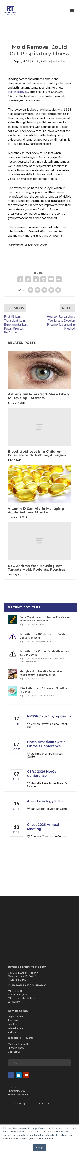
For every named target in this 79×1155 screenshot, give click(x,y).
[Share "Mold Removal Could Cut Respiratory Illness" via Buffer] (43, 279)
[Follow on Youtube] (26, 1075)
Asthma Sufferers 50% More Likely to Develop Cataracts (38, 396)
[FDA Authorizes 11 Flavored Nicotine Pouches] (12, 691)
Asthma (45, 61)
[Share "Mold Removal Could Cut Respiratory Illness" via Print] (59, 279)
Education (39, 678)
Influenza (39, 624)
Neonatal (39, 658)
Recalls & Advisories (55, 658)
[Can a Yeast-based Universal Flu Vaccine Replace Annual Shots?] (12, 619)
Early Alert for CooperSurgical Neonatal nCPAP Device (44, 652)
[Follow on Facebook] (11, 1075)
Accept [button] (39, 1147)
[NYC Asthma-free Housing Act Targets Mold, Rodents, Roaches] (39, 541)
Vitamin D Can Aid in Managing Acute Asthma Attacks (36, 510)
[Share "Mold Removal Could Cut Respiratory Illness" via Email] (51, 279)
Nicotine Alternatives (45, 695)
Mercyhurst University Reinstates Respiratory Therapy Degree (40, 673)
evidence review (18, 91)
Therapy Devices (42, 641)
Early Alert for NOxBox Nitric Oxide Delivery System (42, 635)
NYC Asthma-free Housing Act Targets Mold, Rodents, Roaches (36, 567)
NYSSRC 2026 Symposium (49, 716)
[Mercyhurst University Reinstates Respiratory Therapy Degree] (12, 674)
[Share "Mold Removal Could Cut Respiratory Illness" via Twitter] (28, 279)
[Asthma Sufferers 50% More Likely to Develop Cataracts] (39, 370)
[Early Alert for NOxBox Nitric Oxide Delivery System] (12, 636)
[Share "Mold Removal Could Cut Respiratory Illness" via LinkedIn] (36, 279)
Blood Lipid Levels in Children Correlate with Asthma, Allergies (37, 453)
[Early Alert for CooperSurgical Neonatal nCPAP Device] (12, 653)
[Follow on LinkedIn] (19, 1075)
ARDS (35, 61)
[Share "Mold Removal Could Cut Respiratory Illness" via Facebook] (20, 279)
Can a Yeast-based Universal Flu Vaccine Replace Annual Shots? (44, 618)
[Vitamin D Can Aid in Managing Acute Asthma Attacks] (39, 484)
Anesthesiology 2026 (45, 801)
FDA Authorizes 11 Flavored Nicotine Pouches (43, 690)
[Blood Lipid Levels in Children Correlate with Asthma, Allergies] (39, 427)
